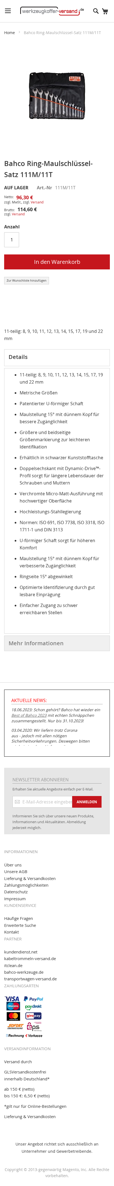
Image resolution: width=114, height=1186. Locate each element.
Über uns (13, 865)
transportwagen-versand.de (30, 978)
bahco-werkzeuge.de (23, 972)
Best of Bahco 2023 (28, 715)
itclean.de (13, 965)
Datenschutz (16, 891)
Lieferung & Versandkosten (30, 878)
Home (9, 32)
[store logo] (52, 11)
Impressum (15, 898)
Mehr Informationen (36, 643)
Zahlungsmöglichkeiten (26, 885)
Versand (37, 202)
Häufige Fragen (18, 918)
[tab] (57, 357)
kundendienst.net (20, 952)
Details (18, 357)
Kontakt (11, 932)
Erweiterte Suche (20, 925)
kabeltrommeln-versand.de (30, 958)
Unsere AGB (15, 871)
